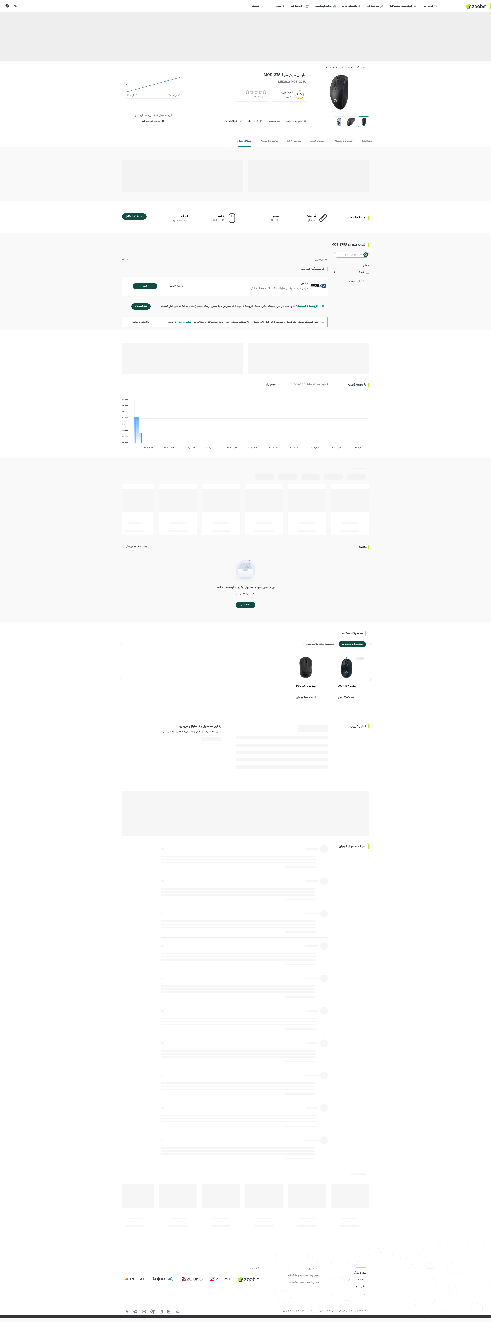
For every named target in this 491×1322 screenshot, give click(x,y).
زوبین (365, 66)
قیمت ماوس (353, 66)
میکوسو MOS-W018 (306, 686)
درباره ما (362, 1293)
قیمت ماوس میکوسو (335, 66)
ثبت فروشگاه (359, 1272)
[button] (225, 286)
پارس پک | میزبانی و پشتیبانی (303, 1275)
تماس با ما (360, 1286)
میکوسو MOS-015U (346, 686)
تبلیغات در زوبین (357, 1279)
